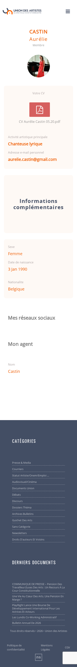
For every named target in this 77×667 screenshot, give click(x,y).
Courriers (17, 469)
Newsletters (19, 533)
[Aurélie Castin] (38, 66)
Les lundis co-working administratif (34, 617)
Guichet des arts (22, 520)
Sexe (11, 247)
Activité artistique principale (27, 137)
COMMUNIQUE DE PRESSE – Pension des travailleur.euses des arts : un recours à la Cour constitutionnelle (38, 587)
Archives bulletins (22, 513)
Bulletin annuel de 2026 (26, 622)
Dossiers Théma (21, 507)
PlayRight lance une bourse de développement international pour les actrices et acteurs (36, 608)
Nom (11, 364)
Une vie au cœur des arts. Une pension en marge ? (38, 598)
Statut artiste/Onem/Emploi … (30, 475)
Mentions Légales (47, 647)
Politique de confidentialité (16, 647)
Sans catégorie (21, 526)
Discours (17, 501)
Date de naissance (20, 262)
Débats (16, 494)
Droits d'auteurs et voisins (28, 539)
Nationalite (15, 282)
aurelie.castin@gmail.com (32, 159)
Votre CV (38, 93)
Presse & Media (21, 462)
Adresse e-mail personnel (26, 152)
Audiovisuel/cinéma (24, 481)
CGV (67, 647)
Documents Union (23, 488)
